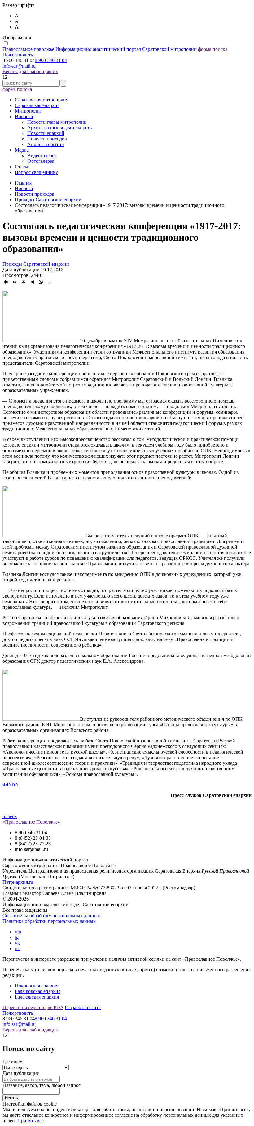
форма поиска (212, 49)
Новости (24, 116)
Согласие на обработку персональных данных (51, 915)
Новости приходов (47, 138)
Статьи (22, 166)
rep (18, 931)
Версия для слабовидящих (30, 71)
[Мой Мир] (49, 282)
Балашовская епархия (37, 991)
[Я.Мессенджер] (6, 282)
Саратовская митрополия (41, 99)
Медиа (22, 150)
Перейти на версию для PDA (33, 1007)
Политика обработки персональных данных (49, 921)
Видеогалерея (41, 155)
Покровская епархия (36, 985)
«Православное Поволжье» (31, 822)
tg (17, 937)
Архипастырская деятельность (59, 127)
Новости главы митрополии (57, 122)
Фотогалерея (40, 161)
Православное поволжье (99, 49)
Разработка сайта (83, 1007)
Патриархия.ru (17, 882)
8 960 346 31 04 (51, 60)
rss (17, 948)
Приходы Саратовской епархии (35, 264)
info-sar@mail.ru (19, 66)
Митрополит (28, 110)
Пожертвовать (17, 54)
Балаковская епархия (37, 996)
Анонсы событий (45, 144)
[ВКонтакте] (15, 282)
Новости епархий (45, 133)
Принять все (30, 1120)
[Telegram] (32, 282)
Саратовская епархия (37, 105)
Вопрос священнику (36, 172)
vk (17, 943)
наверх (9, 816)
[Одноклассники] (23, 282)
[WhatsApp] (41, 282)
